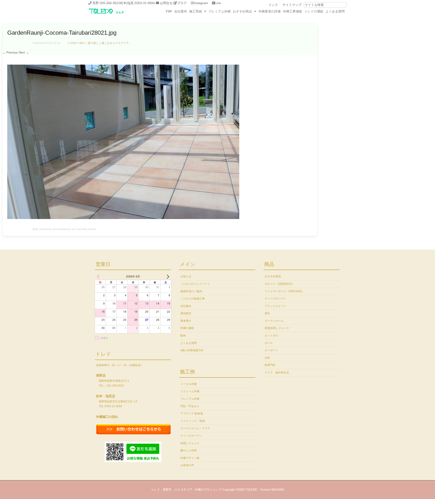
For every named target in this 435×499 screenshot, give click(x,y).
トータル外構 (188, 384)
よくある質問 (335, 11)
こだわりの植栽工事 (192, 298)
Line (218, 3)
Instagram (200, 3)
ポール (269, 343)
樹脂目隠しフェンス (277, 328)
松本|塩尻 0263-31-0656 (137, 3)
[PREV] (99, 276)
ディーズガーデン (191, 435)
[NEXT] (167, 276)
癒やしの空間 (188, 450)
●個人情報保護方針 (192, 350)
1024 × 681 (77, 43)
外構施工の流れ (107, 417)
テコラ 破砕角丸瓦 (277, 372)
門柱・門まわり (189, 406)
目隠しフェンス (189, 443)
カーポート (271, 350)
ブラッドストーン (275, 306)
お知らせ (185, 276)
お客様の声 (187, 465)
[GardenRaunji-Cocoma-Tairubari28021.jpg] (123, 218)
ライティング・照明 (192, 421)
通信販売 (185, 313)
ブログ (182, 3)
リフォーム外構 (189, 391)
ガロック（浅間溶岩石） (280, 283)
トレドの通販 (313, 11)
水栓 (267, 357)
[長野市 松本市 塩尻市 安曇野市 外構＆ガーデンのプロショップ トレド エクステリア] (112, 14)
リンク (273, 5)
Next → (24, 52)
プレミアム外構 (219, 11)
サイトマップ (292, 5)
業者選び (185, 320)
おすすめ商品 (242, 11)
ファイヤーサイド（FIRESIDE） (284, 291)
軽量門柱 (270, 365)
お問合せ (166, 3)
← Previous (10, 52)
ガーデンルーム (274, 320)
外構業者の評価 (270, 11)
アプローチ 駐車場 (191, 413)
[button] (197, 11)
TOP (169, 11)
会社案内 (180, 11)
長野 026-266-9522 (106, 3)
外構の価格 (187, 328)
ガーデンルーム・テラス (195, 428)
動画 (183, 335)
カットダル (271, 335)
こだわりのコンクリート (195, 283)
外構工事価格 (292, 11)
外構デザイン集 (189, 458)
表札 (267, 313)
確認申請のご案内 (191, 291)
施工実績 (195, 11)
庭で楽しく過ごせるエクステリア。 (109, 43)
